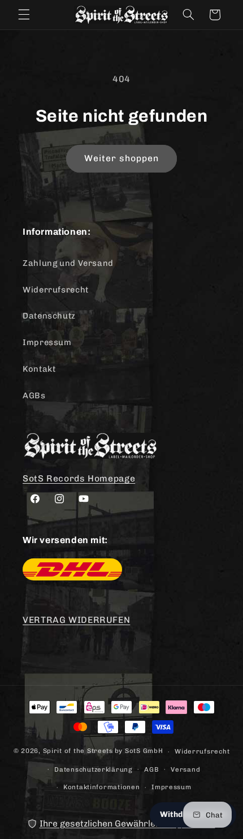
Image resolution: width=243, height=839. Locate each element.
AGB (151, 769)
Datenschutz (49, 316)
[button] (24, 15)
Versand (185, 769)
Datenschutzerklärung (93, 769)
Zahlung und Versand (68, 263)
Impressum (47, 342)
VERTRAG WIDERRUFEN (76, 619)
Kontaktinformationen (101, 787)
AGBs (34, 395)
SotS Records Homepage (79, 478)
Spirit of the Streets (78, 751)
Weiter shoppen (121, 158)
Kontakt (39, 369)
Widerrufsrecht (56, 290)
